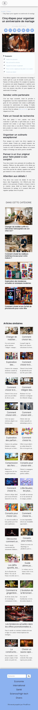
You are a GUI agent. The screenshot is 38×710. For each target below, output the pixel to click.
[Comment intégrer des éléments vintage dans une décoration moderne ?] (26, 381)
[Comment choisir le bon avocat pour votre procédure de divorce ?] (11, 381)
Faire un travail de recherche (13, 63)
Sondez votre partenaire (11, 59)
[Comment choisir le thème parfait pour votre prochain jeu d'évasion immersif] (11, 482)
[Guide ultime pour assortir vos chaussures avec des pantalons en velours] (27, 557)
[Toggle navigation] (4, 3)
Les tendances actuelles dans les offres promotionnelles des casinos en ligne (19, 627)
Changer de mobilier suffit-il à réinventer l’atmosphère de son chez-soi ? (17, 229)
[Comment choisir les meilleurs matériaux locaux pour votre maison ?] (18, 243)
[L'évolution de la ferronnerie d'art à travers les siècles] (26, 584)
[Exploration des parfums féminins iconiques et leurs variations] (11, 431)
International (19, 685)
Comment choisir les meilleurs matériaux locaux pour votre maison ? (16, 256)
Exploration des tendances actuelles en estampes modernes (18, 282)
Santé (19, 689)
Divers (9, 11)
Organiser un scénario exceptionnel (14, 66)
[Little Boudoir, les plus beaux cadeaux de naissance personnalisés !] (26, 482)
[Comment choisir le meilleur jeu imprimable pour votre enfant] (26, 507)
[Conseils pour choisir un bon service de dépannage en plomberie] (27, 532)
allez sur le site (23, 109)
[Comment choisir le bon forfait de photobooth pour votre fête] (18, 296)
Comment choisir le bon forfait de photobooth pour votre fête (18, 307)
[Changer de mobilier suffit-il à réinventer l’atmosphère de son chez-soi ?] (18, 216)
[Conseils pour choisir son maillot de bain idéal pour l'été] (11, 507)
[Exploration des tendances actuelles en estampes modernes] (18, 270)
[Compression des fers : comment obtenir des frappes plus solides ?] (11, 456)
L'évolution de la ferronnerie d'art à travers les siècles (26, 594)
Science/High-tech (19, 693)
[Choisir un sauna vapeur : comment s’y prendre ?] (26, 643)
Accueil (3, 11)
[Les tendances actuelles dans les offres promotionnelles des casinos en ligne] (19, 613)
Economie (19, 681)
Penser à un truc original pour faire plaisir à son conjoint (19, 69)
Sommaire (8, 56)
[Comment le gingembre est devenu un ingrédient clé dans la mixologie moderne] (11, 584)
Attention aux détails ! (11, 72)
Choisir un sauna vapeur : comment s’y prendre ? (26, 653)
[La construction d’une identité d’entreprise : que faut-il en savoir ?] (11, 643)
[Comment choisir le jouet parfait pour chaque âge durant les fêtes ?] (26, 431)
